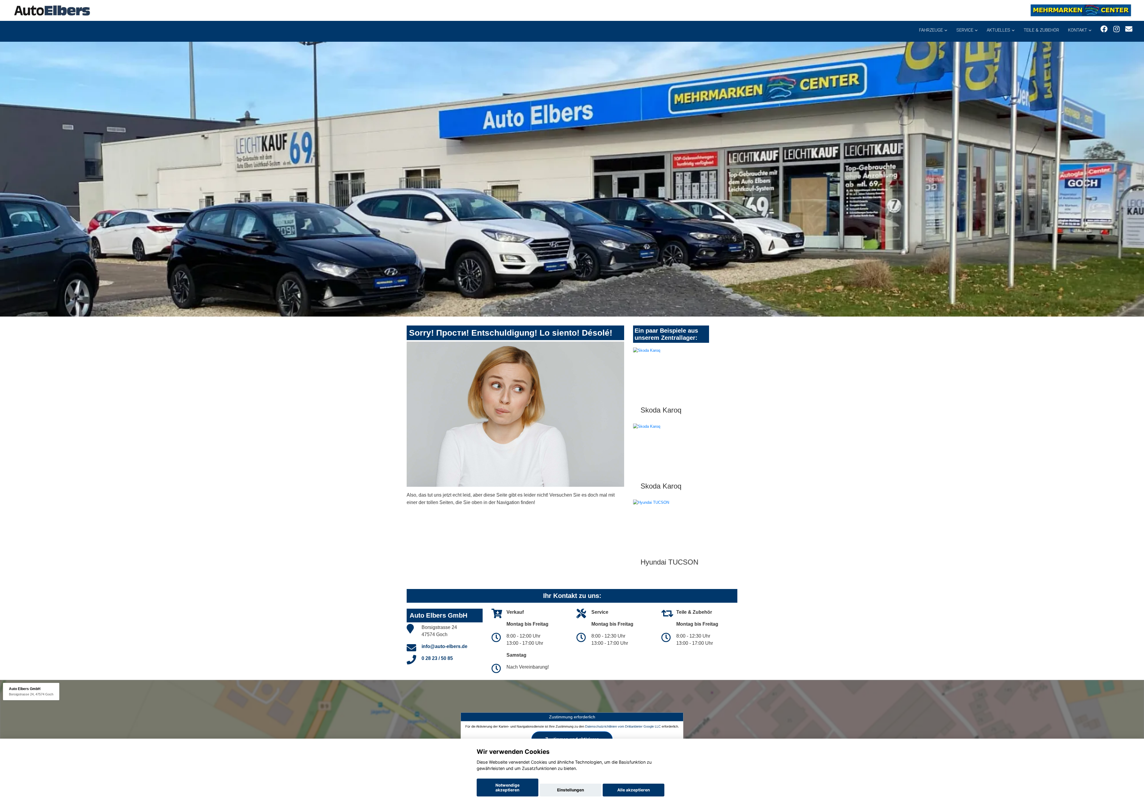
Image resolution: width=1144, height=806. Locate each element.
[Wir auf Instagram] (1116, 29)
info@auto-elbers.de (444, 646)
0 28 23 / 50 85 (437, 658)
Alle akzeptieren (633, 790)
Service (964, 30)
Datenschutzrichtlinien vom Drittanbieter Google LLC (623, 726)
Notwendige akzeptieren (507, 787)
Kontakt (1077, 30)
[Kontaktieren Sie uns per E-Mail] (1128, 29)
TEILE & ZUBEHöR (1041, 30)
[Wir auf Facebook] (1104, 29)
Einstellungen (570, 790)
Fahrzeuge (931, 30)
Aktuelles (998, 30)
